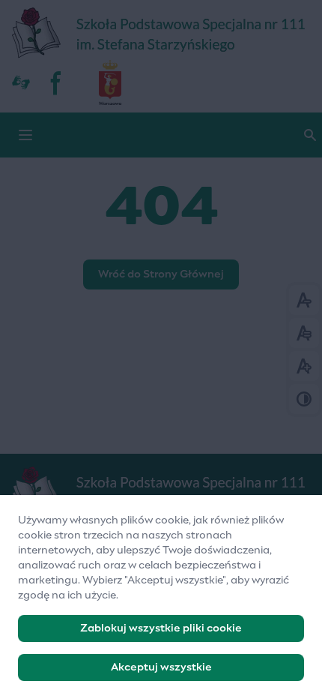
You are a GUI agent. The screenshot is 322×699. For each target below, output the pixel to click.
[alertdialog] (161, 597)
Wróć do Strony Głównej (161, 274)
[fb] (57, 83)
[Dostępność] (21, 83)
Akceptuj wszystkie (161, 667)
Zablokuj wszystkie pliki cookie (161, 628)
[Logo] (161, 492)
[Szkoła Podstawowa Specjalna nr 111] (161, 34)
